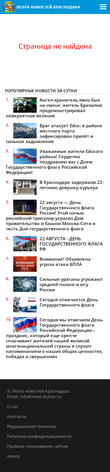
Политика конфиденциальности (39, 436)
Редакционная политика (31, 426)
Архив (13, 456)
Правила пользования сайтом (37, 446)
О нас (12, 406)
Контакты (16, 416)
